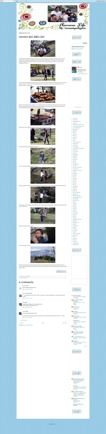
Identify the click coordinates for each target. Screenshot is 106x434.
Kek (73, 172)
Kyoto (74, 183)
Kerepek (74, 173)
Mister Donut (75, 200)
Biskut (74, 130)
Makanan (74, 194)
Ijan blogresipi (76, 320)
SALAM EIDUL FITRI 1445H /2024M (78, 328)
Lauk (74, 187)
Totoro (74, 239)
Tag (73, 232)
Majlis (74, 190)
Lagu (74, 184)
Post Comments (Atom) (28, 325)
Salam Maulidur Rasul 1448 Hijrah (79, 296)
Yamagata (74, 244)
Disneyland (75, 143)
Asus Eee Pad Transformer (78, 126)
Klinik (74, 175)
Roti (73, 224)
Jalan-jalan (75, 164)
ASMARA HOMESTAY (77, 124)
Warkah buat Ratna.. (77, 400)
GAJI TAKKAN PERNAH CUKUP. (79, 312)
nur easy (24, 285)
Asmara (24, 311)
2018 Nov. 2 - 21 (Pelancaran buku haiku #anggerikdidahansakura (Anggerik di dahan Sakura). (79, 394)
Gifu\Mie (74, 149)
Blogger (55, 424)
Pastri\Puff (75, 213)
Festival (74, 145)
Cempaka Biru (76, 316)
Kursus (74, 181)
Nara (74, 205)
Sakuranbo (75, 225)
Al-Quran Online (76, 121)
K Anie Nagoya (76, 307)
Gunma (74, 153)
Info (73, 161)
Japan (26, 277)
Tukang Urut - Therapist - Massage (79, 337)
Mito (74, 202)
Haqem (74, 156)
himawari (74, 159)
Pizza (74, 216)
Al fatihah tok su (76, 308)
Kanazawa (75, 168)
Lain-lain (74, 186)
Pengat (74, 214)
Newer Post (21, 323)
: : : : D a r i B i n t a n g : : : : (79, 336)
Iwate (74, 162)
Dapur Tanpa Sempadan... (78, 332)
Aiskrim (74, 118)
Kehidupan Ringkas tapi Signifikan (78, 404)
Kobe (74, 176)
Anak (74, 123)
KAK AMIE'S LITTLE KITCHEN (78, 300)
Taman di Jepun (76, 233)
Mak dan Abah (75, 192)
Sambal (74, 228)
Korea (74, 178)
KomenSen (75, 311)
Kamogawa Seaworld (77, 167)
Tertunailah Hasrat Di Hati (78, 379)
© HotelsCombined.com (78, 107)
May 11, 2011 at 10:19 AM (27, 289)
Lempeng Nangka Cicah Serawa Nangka (79, 303)
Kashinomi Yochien (76, 170)
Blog (74, 132)
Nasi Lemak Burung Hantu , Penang (79, 317)
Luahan (74, 189)
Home (43, 323)
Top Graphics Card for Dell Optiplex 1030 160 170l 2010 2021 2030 (79, 387)
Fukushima (75, 146)
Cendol (74, 137)
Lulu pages (75, 386)
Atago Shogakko (76, 127)
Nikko (74, 209)
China (74, 138)
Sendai (74, 230)
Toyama (74, 241)
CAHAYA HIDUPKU (77, 326)
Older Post (65, 323)
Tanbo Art (75, 235)
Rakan (74, 220)
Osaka (74, 211)
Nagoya (74, 203)
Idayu (23, 302)
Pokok (74, 217)
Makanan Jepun (76, 195)
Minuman (74, 198)
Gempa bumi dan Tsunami (77, 148)
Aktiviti (23, 277)
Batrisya (74, 129)
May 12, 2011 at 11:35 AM (27, 307)
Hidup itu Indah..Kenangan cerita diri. (78, 399)
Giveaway (75, 151)
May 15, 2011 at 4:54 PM (27, 317)
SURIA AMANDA (77, 295)
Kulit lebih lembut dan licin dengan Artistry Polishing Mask (79, 343)
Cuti (73, 140)
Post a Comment (24, 320)
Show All (85, 346)
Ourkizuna (75, 341)
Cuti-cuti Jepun (75, 142)
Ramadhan (75, 222)
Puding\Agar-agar (76, 219)
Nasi (73, 206)
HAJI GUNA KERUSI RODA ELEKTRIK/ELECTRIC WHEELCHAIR (78, 381)
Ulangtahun (75, 243)
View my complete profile (82, 73)
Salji (73, 227)
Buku (74, 135)
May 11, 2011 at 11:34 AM (27, 298)
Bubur (74, 134)
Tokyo (74, 238)
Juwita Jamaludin (26, 293)
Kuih (74, 179)
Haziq (74, 157)
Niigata (74, 208)
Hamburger (75, 154)
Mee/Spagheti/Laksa (76, 197)
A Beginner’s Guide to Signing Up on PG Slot (79, 322)
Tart (73, 236)
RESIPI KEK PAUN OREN (78, 333)
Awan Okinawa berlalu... (78, 391)
